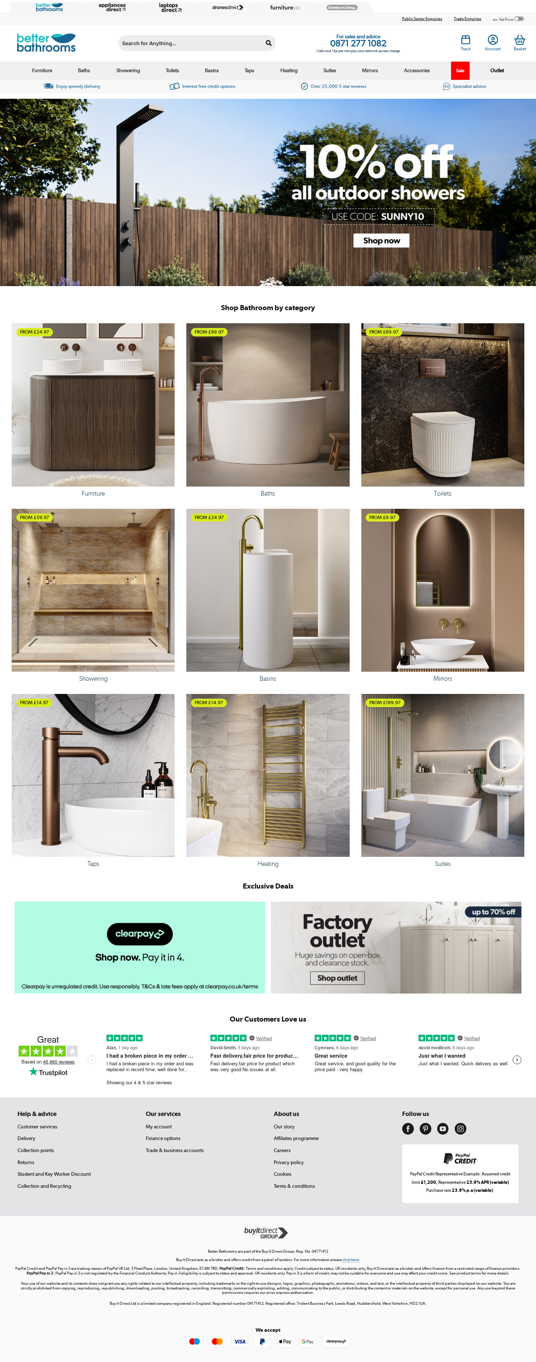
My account (159, 1126)
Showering (128, 70)
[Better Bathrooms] (48, 7)
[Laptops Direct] (168, 7)
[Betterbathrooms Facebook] (408, 1133)
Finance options (163, 1138)
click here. (351, 1259)
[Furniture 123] (283, 7)
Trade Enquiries (467, 18)
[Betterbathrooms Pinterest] (425, 1133)
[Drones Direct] (226, 7)
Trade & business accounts (175, 1150)
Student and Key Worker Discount (54, 1174)
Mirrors (370, 70)
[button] (265, 279)
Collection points (36, 1150)
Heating (289, 70)
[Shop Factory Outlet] (396, 992)
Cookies (282, 1174)
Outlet (497, 70)
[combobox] (197, 43)
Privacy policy (289, 1162)
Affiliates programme (296, 1138)
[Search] (269, 43)
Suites (329, 70)
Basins (212, 70)
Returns (26, 1162)
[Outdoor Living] (340, 8)
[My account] (493, 42)
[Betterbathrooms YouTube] (443, 1133)
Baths (84, 70)
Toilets (172, 70)
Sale (460, 70)
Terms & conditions (294, 1186)
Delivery (26, 1138)
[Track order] (465, 42)
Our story (284, 1126)
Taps (249, 70)
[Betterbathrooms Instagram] (460, 1133)
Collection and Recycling (44, 1186)
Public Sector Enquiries (422, 18)
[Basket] (519, 40)
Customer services (37, 1126)
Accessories (417, 70)
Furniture (42, 70)
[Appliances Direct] (111, 7)
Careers (282, 1150)
